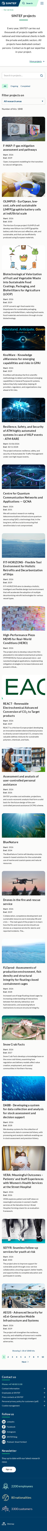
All (5, 86)
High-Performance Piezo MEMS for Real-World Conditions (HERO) (19, 639)
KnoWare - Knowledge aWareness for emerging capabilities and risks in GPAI (21, 359)
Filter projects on (13, 95)
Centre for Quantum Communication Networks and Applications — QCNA (23, 497)
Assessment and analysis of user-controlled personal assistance (21, 780)
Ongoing (14, 86)
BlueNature (10, 842)
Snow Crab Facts (14, 1044)
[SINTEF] (9, 3)
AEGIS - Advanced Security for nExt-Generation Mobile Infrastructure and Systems (23, 1316)
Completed (25, 86)
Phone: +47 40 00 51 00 (12, 1384)
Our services (8, 10)
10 (43, 1357)
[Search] (41, 75)
